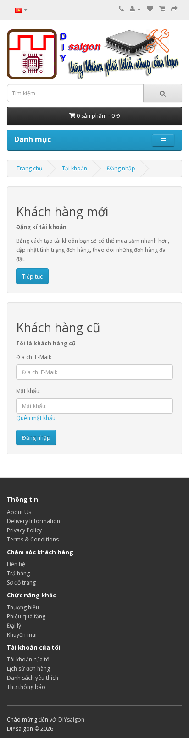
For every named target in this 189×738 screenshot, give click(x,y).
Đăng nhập (121, 168)
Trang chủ (29, 168)
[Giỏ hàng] (162, 9)
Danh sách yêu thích (32, 678)
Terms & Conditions (33, 539)
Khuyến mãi (22, 635)
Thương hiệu (23, 607)
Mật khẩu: (28, 391)
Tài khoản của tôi (29, 659)
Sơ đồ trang (21, 582)
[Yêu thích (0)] (150, 9)
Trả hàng (18, 573)
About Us (19, 512)
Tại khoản (74, 168)
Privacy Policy (24, 530)
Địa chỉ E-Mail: (33, 357)
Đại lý (14, 625)
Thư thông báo (26, 687)
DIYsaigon (71, 719)
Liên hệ (16, 564)
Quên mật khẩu (36, 418)
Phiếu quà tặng (26, 616)
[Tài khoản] (135, 9)
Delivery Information (33, 521)
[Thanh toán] (174, 9)
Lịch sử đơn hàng (28, 668)
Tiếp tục (32, 276)
